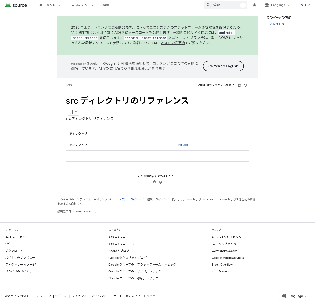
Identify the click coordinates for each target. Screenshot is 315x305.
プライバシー (100, 296)
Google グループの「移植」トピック (133, 278)
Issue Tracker (220, 271)
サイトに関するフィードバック (134, 296)
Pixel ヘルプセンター (225, 244)
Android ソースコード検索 (90, 5)
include (183, 145)
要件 (8, 244)
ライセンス (79, 296)
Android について (17, 296)
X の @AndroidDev (121, 244)
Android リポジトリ (18, 237)
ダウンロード (14, 251)
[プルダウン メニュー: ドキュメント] (61, 5)
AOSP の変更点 (173, 43)
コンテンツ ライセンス (130, 199)
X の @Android (118, 237)
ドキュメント (46, 5)
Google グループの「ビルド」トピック (134, 271)
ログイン (304, 5)
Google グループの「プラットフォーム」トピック (142, 264)
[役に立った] (239, 85)
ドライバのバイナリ (18, 271)
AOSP (69, 85)
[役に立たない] (246, 85)
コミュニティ (42, 296)
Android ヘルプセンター (228, 237)
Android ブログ (118, 251)
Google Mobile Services (228, 258)
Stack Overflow (222, 264)
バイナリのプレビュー (20, 258)
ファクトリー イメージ (20, 264)
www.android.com (224, 251)
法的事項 (62, 296)
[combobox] (225, 5)
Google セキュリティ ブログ (127, 258)
